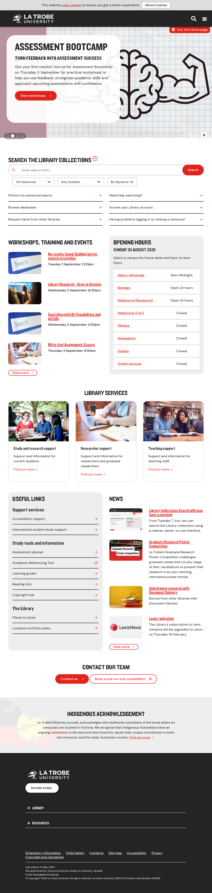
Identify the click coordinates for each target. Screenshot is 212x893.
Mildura (123, 325)
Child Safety (75, 853)
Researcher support (106, 441)
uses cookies (71, 5)
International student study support (39, 529)
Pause (204, 135)
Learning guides (24, 573)
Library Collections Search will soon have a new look (176, 512)
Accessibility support (28, 519)
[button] (7, 136)
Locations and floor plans (31, 628)
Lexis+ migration (161, 618)
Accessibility (137, 853)
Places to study (24, 617)
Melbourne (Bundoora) (135, 300)
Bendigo (124, 288)
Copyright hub (23, 595)
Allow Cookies (156, 5)
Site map (115, 853)
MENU (205, 19)
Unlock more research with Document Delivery (169, 590)
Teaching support (173, 441)
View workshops (33, 95)
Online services (129, 364)
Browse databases (22, 207)
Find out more (139, 737)
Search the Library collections (52, 159)
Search (194, 18)
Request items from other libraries (34, 219)
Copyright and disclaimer (44, 857)
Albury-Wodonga (131, 275)
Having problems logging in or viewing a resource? (147, 219)
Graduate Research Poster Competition (169, 543)
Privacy (157, 853)
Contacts (96, 853)
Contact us (69, 679)
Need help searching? (125, 195)
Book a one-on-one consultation (120, 679)
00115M (156, 878)
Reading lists (22, 584)
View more (20, 373)
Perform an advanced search (30, 195)
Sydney (123, 351)
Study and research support (38, 441)
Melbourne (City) (131, 313)
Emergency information (43, 853)
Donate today (41, 788)
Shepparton (127, 338)
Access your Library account (131, 207)
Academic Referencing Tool (33, 563)
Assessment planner (27, 552)
